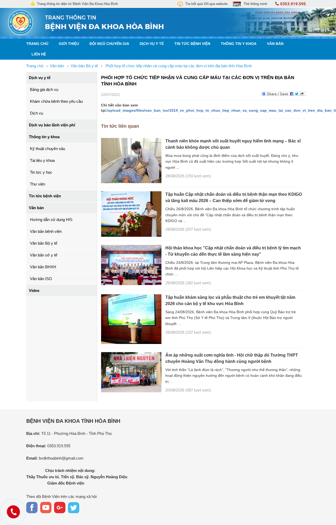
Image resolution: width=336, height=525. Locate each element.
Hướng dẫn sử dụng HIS (51, 219)
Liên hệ (39, 54)
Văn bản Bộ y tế (43, 243)
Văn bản (275, 44)
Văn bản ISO (41, 278)
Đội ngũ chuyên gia (109, 44)
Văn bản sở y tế (43, 255)
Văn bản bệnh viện (46, 231)
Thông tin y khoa (238, 44)
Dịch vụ (36, 113)
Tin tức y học (41, 172)
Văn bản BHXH (43, 267)
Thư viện (37, 184)
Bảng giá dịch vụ (44, 89)
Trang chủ (37, 44)
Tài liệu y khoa (42, 160)
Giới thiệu (69, 44)
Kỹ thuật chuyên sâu (47, 148)
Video (34, 290)
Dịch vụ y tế (152, 44)
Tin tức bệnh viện (192, 44)
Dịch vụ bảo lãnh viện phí (52, 125)
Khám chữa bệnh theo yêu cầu (56, 101)
